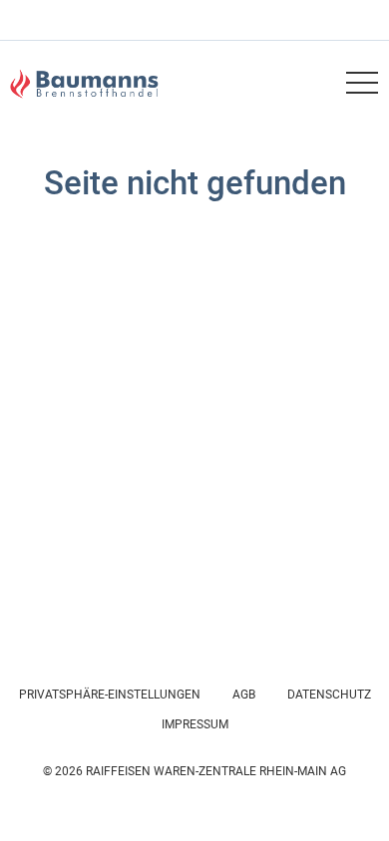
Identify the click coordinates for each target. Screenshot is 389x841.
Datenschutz (329, 694)
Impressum (195, 724)
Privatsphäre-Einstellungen (109, 694)
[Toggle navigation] (361, 83)
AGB (243, 694)
